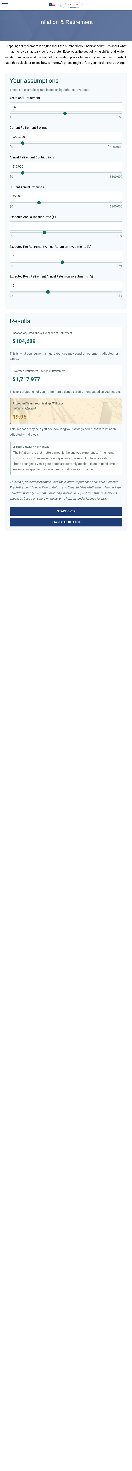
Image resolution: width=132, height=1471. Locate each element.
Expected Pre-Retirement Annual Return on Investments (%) (50, 246)
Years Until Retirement (25, 98)
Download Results (66, 522)
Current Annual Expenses (27, 187)
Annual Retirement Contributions (32, 157)
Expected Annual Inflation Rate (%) (33, 217)
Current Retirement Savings (28, 127)
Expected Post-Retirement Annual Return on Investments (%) (51, 276)
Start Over (66, 511)
